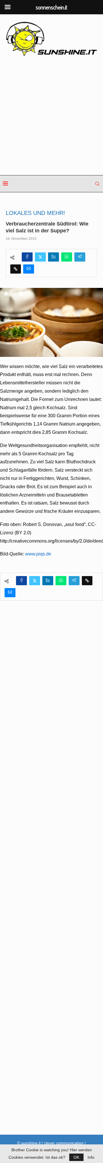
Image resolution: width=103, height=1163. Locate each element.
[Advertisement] (51, 116)
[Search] (97, 183)
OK (76, 1157)
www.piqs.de (38, 553)
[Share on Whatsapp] (66, 257)
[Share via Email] (28, 269)
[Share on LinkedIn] (53, 257)
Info (91, 1157)
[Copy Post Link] (15, 269)
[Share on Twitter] (40, 257)
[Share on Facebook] (27, 257)
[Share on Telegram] (79, 257)
